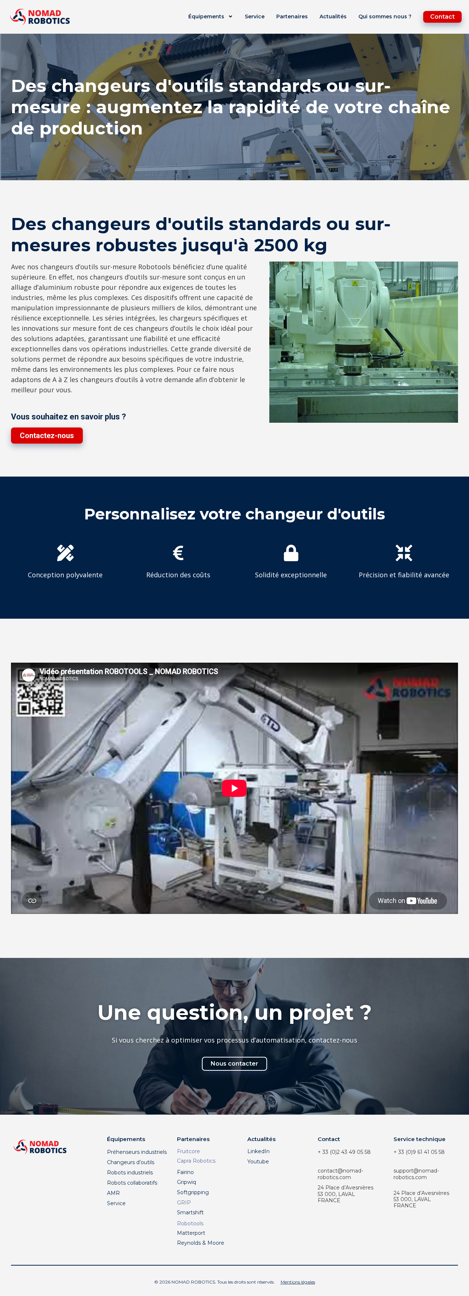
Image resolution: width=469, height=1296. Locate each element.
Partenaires (292, 16)
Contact (329, 1139)
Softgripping (193, 1192)
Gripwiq (186, 1182)
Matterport (191, 1233)
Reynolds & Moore (200, 1243)
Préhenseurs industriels (137, 1152)
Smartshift (190, 1212)
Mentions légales (298, 1282)
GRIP (184, 1202)
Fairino (185, 1172)
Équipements (206, 16)
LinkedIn (258, 1151)
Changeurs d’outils (130, 1162)
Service (255, 16)
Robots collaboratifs (132, 1183)
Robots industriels (130, 1172)
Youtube (258, 1161)
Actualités (333, 16)
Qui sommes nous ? (384, 16)
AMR (113, 1193)
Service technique (420, 1139)
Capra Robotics (196, 1161)
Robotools (190, 1223)
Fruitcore (188, 1151)
